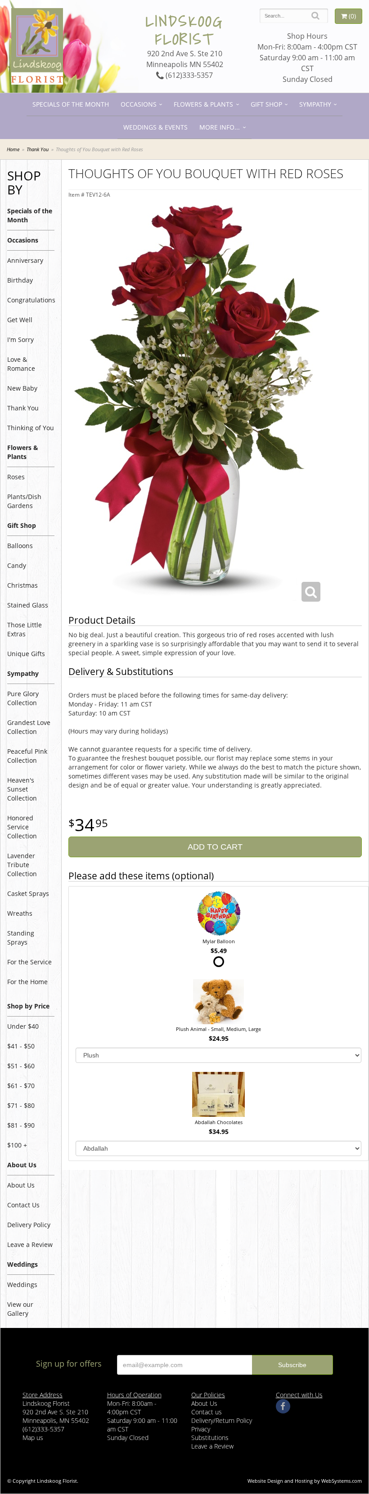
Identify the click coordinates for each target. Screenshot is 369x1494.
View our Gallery (20, 1309)
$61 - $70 (21, 1085)
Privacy (200, 1429)
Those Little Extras (24, 629)
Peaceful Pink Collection (27, 756)
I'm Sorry (20, 339)
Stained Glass (27, 605)
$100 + (17, 1145)
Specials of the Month (70, 104)
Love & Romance (21, 364)
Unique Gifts (26, 653)
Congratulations (30, 300)
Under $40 (23, 1026)
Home (13, 149)
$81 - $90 (21, 1125)
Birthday (20, 280)
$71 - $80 (21, 1105)
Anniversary (25, 260)
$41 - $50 (21, 1046)
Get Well (19, 319)
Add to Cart (215, 846)
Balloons (20, 545)
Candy (16, 565)
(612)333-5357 (188, 75)
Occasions (139, 104)
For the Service (29, 962)
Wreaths (19, 913)
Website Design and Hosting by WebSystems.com (305, 1480)
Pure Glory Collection (23, 698)
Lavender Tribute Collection (22, 864)
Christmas (22, 585)
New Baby (22, 388)
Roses (16, 476)
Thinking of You (30, 427)
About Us (21, 1185)
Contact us (206, 1412)
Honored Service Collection (22, 827)
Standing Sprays (20, 937)
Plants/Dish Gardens (24, 501)
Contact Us (23, 1205)
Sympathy (315, 104)
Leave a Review (30, 1244)
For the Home (27, 981)
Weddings (22, 1284)
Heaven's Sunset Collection (22, 789)
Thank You (38, 149)
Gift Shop (266, 104)
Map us (32, 1437)
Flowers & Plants (203, 104)
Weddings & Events (155, 127)
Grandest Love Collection (28, 727)
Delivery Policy (28, 1224)
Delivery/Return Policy (221, 1420)
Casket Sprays (28, 893)
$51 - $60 (21, 1066)
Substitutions (210, 1437)
